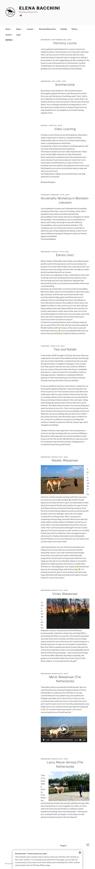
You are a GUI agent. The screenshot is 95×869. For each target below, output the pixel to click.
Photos (74, 29)
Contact (9, 35)
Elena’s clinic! (65, 255)
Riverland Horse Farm (47, 29)
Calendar (63, 29)
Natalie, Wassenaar (65, 460)
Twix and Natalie (65, 349)
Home (8, 29)
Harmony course (65, 43)
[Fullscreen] (84, 740)
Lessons (30, 29)
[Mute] (80, 740)
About (18, 29)
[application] (64, 729)
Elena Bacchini (39, 8)
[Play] (44, 740)
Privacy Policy (39, 865)
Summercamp (65, 84)
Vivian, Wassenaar (65, 594)
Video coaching (65, 129)
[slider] (62, 739)
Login (18, 35)
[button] (64, 729)
